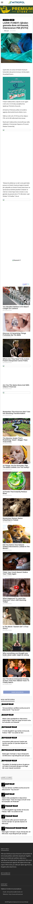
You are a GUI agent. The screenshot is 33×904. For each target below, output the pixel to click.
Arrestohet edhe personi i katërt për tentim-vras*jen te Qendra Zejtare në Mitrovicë (14, 743)
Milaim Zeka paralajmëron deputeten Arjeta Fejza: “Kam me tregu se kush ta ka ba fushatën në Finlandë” (16, 720)
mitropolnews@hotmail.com (15, 892)
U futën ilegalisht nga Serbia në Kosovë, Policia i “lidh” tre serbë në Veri (15, 732)
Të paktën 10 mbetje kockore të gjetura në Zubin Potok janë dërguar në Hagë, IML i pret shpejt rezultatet (15, 766)
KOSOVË (6, 20)
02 (3, 726)
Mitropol (6, 30)
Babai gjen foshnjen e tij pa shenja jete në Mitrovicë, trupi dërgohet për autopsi (16, 754)
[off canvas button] (2, 2)
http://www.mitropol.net (16, 894)
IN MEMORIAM (9, 749)
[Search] (30, 2)
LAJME (11, 20)
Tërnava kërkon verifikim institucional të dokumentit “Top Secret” (16, 709)
